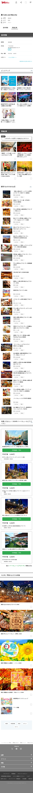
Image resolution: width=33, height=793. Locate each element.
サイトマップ (6, 773)
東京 (19, 723)
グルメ (25, 723)
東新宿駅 (13, 723)
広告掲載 (24, 778)
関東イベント (23, 742)
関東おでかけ (16, 742)
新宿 (7, 723)
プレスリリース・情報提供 (14, 778)
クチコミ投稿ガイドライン (19, 776)
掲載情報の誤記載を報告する (26, 61)
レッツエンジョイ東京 (6, 742)
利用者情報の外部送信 (6, 776)
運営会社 (30, 778)
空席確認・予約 (16, 450)
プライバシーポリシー (22, 773)
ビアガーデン (21, 566)
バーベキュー (13, 566)
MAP (9, 49)
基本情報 (4, 35)
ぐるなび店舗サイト (12, 57)
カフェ (16, 726)
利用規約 (13, 773)
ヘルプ (28, 776)
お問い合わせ (3, 778)
